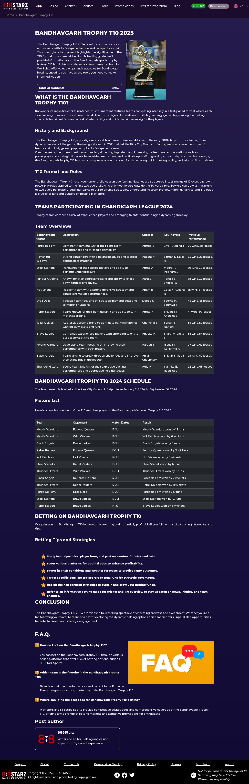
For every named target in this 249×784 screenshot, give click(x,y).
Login (104, 6)
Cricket (70, 6)
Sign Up (198, 5)
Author (229, 764)
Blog (177, 6)
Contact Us (71, 764)
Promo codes (124, 6)
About (44, 764)
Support (20, 764)
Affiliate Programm (153, 6)
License (176, 764)
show (115, 87)
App (39, 6)
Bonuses (87, 6)
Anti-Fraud (203, 764)
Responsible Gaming (108, 764)
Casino (53, 6)
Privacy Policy (146, 764)
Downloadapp (218, 6)
